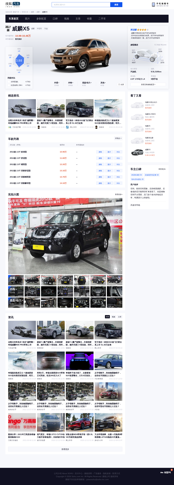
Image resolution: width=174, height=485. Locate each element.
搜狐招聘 (88, 473)
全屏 (122, 85)
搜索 (116, 5)
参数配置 (41, 18)
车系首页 (13, 18)
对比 (118, 152)
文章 (78, 18)
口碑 (55, 18)
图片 (27, 18)
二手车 (102, 18)
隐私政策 (107, 473)
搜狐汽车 (12, 4)
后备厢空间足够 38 (152, 175)
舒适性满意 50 (136, 175)
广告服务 (97, 473)
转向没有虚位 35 (137, 179)
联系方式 (116, 473)
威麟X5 (44, 12)
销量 (89, 18)
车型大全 (25, 12)
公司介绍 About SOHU (63, 473)
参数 (100, 152)
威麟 (32, 12)
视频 (66, 18)
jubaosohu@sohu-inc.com (97, 479)
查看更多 (118, 194)
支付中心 (79, 473)
